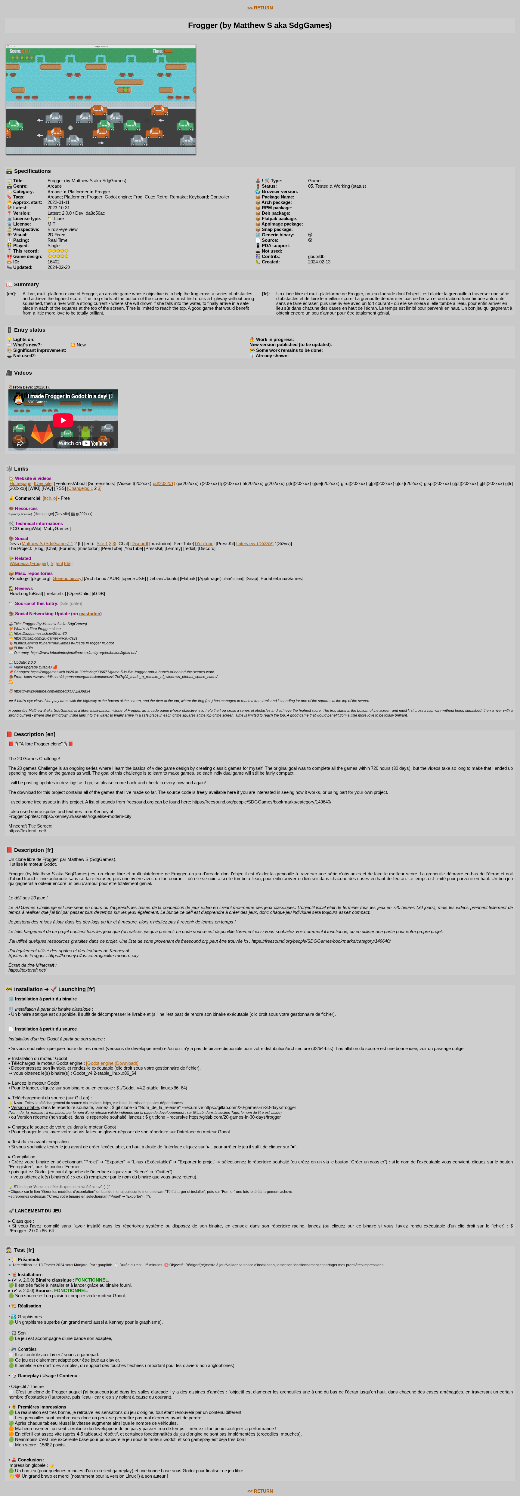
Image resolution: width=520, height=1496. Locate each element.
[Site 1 (101, 543)
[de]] (68, 563)
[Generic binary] (67, 578)
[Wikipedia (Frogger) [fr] (31, 563)
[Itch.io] (50, 498)
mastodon (89, 613)
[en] (59, 563)
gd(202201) (164, 483)
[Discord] (139, 543)
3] (99, 488)
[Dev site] (43, 483)
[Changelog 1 (80, 488)
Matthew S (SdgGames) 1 (47, 543)
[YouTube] (205, 543)
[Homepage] (20, 483)
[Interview (255, 543)
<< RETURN (260, 7)
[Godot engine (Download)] (112, 1063)
